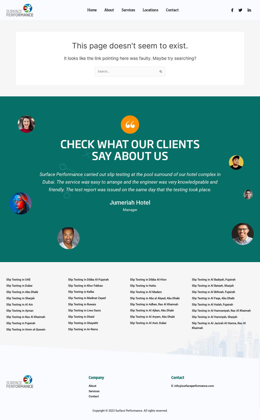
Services (128, 10)
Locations (150, 10)
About (109, 10)
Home (92, 10)
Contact (172, 10)
